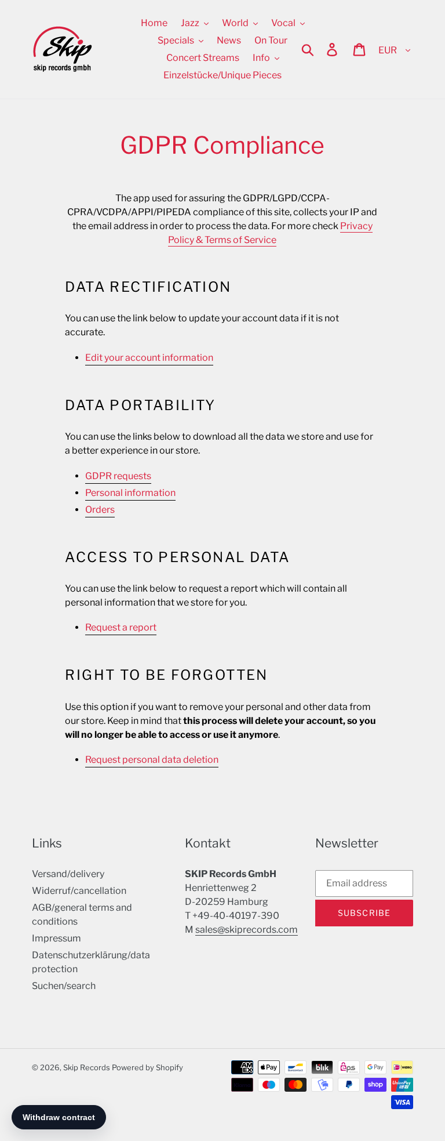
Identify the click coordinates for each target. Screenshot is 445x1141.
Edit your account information (149, 357)
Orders (100, 509)
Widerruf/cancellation (79, 890)
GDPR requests (118, 475)
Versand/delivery (68, 873)
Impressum (56, 938)
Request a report (120, 627)
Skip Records (86, 1067)
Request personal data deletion (151, 759)
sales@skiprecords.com (246, 929)
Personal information (130, 492)
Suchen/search (64, 985)
